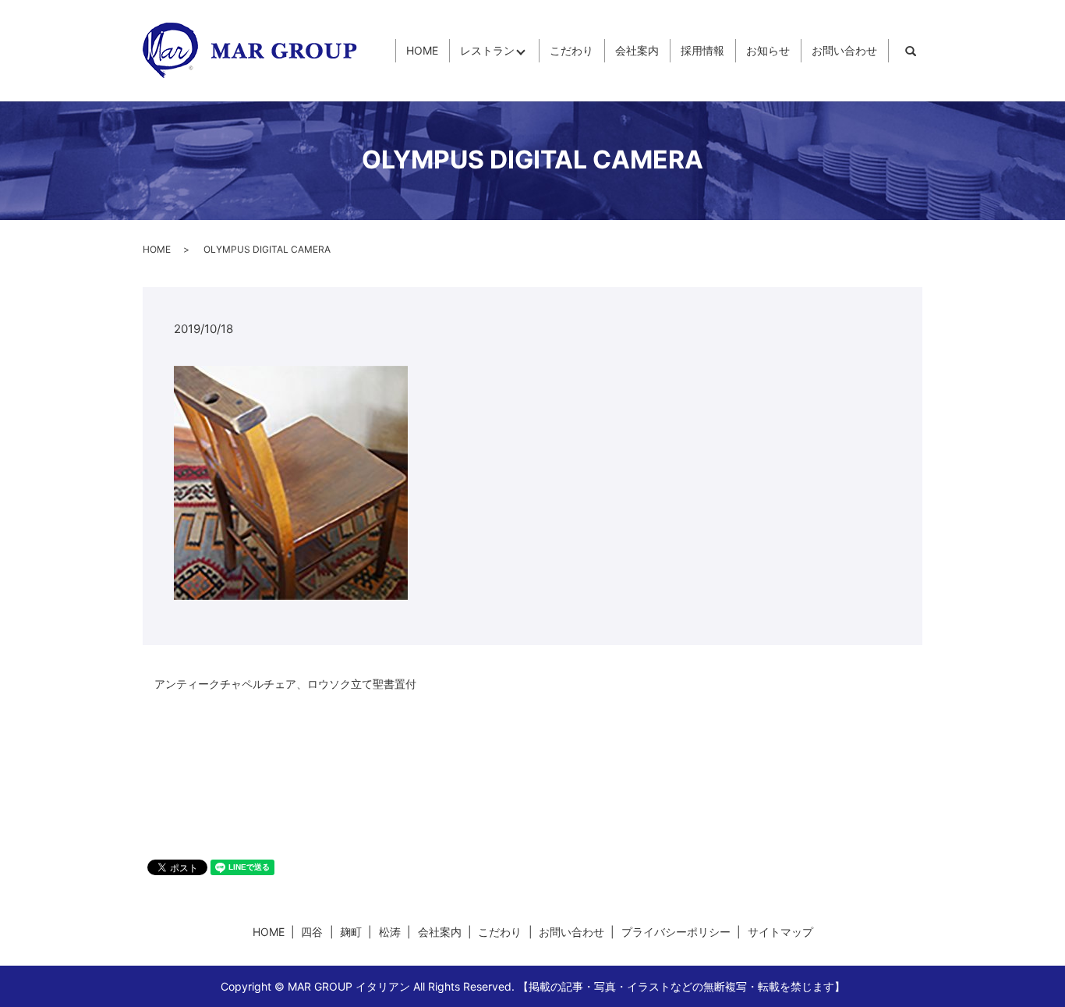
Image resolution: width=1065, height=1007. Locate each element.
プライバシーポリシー (676, 931)
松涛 (390, 931)
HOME (422, 51)
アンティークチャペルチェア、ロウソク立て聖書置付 (285, 683)
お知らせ (768, 51)
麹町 (351, 931)
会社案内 (637, 51)
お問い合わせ (844, 51)
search (910, 50)
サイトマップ (780, 931)
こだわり (571, 51)
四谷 (312, 931)
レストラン (487, 51)
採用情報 (702, 51)
